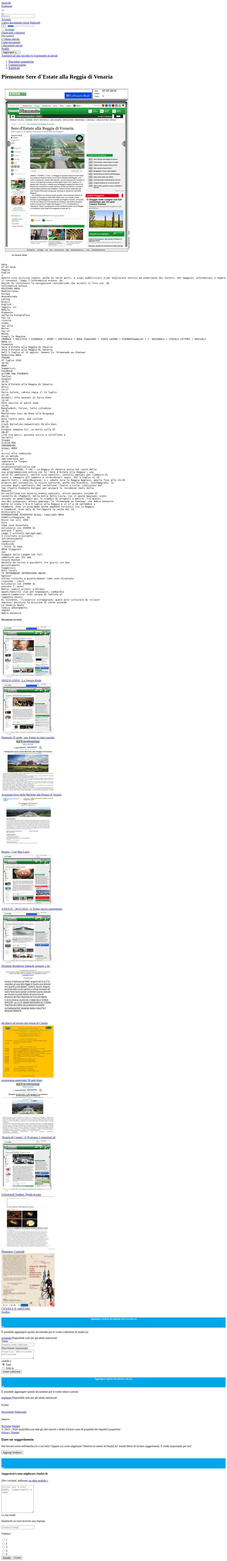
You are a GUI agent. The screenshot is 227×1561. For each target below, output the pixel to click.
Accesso (6, 19)
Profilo (5, 48)
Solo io (10, 1368)
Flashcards (7, 32)
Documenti (7, 1411)
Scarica (5, 1311)
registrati (6, 1337)
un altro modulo (38, 1480)
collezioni (19, 32)
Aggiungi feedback (12, 1452)
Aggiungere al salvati (45, 55)
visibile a (6, 1361)
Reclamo (6, 1426)
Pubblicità (14, 68)
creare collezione (11, 1371)
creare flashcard (31, 22)
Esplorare (6, 6)
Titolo (4, 1341)
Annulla (6, 1557)
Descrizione (14, 1348)
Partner (16, 1426)
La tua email (8, 1514)
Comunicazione (17, 64)
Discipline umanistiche (21, 61)
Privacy (6, 1432)
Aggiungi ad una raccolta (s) (17, 55)
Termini (15, 1432)
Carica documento (12, 22)
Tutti (8, 1364)
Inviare (17, 1557)
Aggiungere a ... (11, 52)
